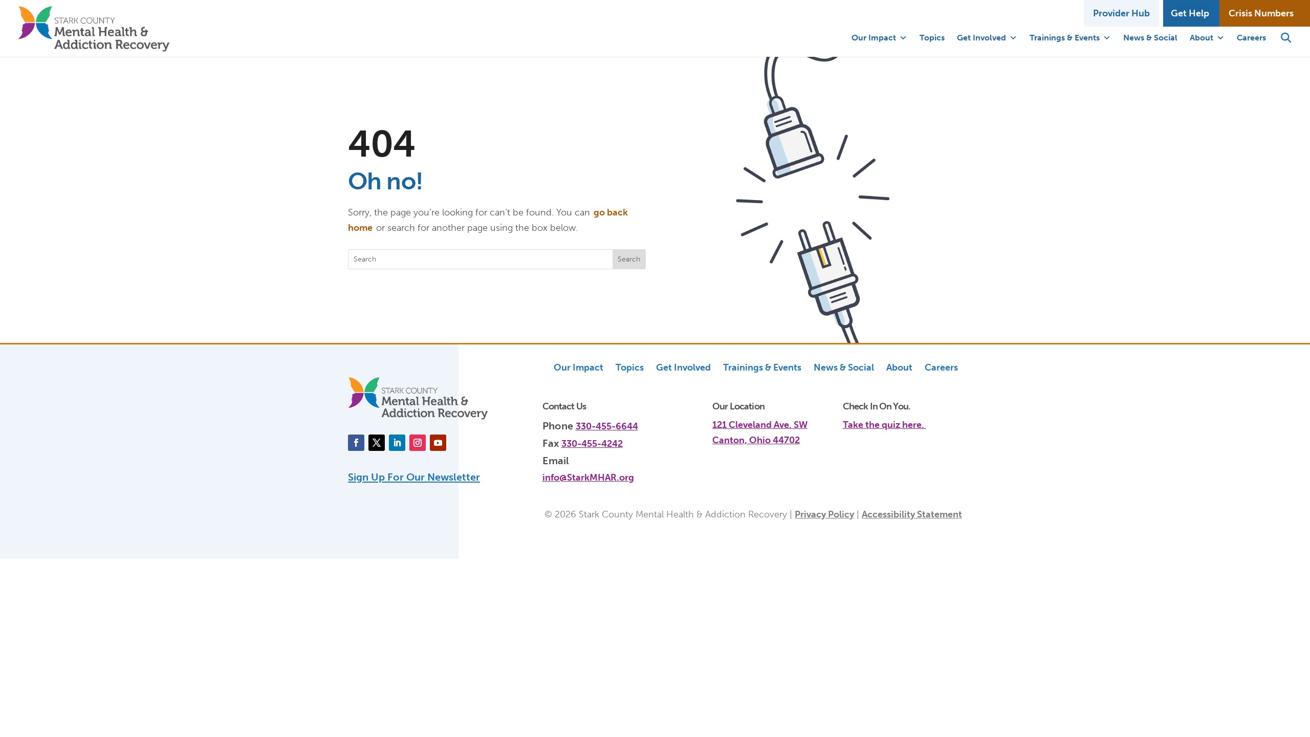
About (1201, 37)
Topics (932, 37)
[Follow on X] (376, 443)
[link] (902, 419)
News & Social (1150, 37)
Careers (1251, 37)
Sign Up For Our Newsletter (414, 477)
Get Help (1190, 13)
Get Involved (981, 37)
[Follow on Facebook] (356, 443)
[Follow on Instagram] (417, 443)
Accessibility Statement (912, 514)
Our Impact (874, 37)
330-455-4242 (592, 443)
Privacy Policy (824, 514)
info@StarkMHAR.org (588, 477)
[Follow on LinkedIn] (397, 443)
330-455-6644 (607, 426)
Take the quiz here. (884, 424)
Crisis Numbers (1261, 13)
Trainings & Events (1065, 37)
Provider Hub (1121, 13)
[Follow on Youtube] (438, 443)
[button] (1286, 38)
